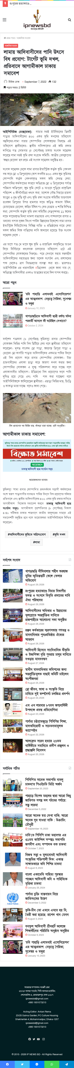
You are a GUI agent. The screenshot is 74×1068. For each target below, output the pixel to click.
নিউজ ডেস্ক (14, 82)
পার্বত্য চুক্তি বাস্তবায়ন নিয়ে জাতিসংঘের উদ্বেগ (41, 896)
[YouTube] (39, 1039)
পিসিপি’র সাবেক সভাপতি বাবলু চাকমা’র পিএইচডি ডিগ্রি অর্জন (44, 782)
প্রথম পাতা (10, 38)
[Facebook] (30, 1039)
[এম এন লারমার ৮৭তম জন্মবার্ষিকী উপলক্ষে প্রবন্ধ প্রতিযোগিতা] (13, 710)
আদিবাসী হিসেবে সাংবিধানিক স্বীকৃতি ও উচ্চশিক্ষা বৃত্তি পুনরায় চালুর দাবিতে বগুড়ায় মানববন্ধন (48, 654)
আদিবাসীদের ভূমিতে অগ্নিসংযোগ (28, 535)
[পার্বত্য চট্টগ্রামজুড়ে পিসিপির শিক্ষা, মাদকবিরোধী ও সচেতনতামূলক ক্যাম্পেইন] (13, 726)
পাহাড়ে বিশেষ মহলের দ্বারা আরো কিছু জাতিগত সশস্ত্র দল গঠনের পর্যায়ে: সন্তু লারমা (48, 800)
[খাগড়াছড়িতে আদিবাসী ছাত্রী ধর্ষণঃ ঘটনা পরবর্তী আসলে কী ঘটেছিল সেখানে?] (13, 321)
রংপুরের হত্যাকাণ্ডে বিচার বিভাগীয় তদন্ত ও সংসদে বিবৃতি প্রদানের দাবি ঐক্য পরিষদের (47, 595)
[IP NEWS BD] (37, 20)
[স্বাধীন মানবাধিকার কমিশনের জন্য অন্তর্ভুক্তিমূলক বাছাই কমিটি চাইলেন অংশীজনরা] (13, 674)
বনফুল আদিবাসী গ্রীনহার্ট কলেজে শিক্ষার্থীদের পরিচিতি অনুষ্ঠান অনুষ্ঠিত (47, 928)
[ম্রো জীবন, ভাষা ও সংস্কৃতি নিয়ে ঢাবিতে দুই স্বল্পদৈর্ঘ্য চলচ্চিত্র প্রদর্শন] (13, 694)
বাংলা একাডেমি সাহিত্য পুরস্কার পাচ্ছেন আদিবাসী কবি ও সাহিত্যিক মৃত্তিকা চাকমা (46, 879)
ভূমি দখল (59, 535)
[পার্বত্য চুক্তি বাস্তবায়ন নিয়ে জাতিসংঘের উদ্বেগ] (13, 899)
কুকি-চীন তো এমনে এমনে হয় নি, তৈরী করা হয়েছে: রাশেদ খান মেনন (47, 912)
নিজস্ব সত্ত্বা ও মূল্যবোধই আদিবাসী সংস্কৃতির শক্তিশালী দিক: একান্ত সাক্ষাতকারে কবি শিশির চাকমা (46, 859)
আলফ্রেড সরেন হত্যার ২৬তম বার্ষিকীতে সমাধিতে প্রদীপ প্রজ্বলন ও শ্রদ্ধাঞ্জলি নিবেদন (47, 745)
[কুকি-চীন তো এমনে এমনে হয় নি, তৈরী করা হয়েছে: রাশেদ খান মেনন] (13, 915)
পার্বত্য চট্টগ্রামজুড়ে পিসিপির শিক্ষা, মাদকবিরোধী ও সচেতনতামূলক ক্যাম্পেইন (46, 726)
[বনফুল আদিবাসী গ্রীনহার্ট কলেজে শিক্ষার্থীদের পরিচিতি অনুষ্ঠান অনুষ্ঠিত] (13, 931)
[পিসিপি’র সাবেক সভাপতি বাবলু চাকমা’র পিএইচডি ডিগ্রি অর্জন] (13, 784)
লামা (37, 542)
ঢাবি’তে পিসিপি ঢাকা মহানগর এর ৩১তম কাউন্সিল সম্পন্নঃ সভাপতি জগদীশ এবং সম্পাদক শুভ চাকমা (45, 839)
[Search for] (69, 21)
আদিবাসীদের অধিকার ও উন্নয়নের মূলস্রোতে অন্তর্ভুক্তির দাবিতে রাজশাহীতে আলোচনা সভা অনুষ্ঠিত (46, 615)
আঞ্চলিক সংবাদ (23, 38)
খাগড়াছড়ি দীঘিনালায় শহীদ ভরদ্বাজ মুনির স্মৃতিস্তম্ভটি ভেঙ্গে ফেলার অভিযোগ (46, 575)
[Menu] (4, 21)
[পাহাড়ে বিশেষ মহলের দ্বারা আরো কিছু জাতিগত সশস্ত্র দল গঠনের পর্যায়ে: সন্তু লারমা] (13, 800)
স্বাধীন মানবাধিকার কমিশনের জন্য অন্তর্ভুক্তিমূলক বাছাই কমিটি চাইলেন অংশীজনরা (46, 674)
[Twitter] (35, 1039)
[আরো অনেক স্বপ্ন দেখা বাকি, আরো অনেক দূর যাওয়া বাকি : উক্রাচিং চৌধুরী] (13, 820)
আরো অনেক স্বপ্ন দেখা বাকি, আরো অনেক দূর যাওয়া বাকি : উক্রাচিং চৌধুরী (46, 820)
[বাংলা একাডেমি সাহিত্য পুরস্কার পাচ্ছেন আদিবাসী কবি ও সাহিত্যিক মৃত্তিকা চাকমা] (13, 879)
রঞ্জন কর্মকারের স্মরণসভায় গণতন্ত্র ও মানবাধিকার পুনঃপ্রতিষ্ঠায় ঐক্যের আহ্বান (47, 634)
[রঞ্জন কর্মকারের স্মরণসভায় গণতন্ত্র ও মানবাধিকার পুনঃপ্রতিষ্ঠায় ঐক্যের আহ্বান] (13, 635)
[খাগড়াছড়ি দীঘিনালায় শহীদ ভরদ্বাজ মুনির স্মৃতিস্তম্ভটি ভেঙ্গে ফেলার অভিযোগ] (13, 576)
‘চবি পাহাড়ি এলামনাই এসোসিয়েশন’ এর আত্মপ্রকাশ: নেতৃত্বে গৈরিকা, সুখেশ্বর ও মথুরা (48, 299)
